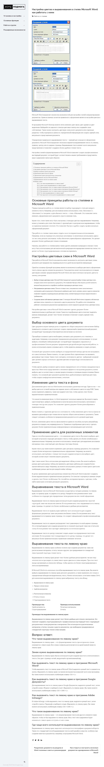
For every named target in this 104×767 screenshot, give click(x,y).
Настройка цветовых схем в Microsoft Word (47, 169)
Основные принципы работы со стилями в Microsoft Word (51, 167)
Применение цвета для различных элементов (47, 175)
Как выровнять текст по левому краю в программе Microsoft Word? (59, 187)
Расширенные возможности (14, 30)
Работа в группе (10, 25)
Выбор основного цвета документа (44, 171)
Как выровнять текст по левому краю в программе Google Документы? (60, 189)
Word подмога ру (17, 765)
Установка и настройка (12, 16)
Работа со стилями (40, 16)
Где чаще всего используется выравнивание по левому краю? (57, 195)
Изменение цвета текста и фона (43, 173)
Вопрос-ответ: (38, 181)
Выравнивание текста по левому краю (45, 179)
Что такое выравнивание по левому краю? (52, 183)
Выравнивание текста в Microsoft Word (45, 177)
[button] (77, 164)
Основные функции (11, 20)
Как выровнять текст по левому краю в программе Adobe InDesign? (59, 191)
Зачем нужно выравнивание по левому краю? (53, 185)
